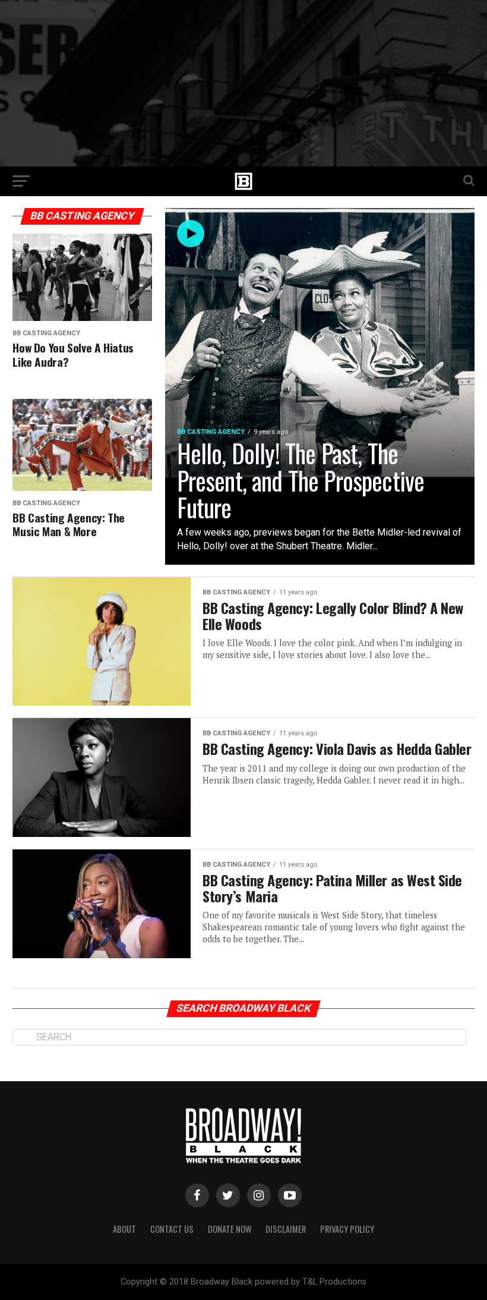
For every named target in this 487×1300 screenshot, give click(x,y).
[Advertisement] (243, 83)
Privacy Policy (347, 1229)
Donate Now (229, 1229)
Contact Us (172, 1229)
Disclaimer (285, 1229)
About (124, 1229)
